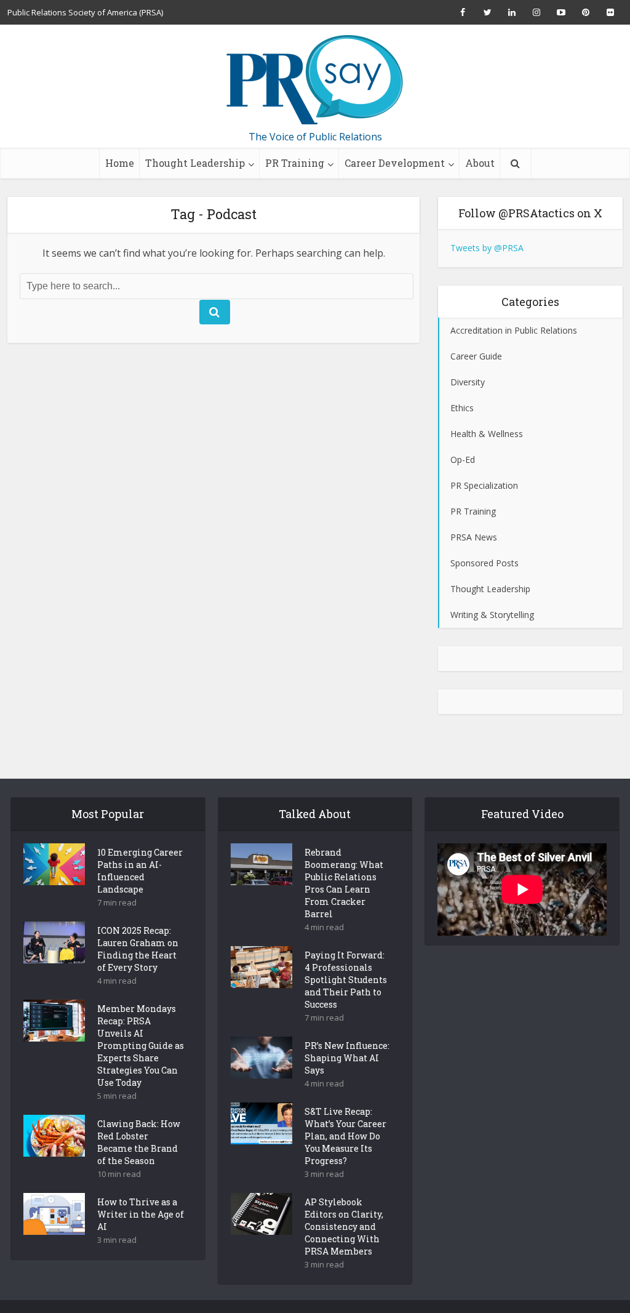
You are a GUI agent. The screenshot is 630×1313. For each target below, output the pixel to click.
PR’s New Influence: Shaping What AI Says (347, 1058)
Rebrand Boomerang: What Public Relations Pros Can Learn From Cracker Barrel (344, 883)
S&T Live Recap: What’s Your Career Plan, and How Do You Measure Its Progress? (345, 1136)
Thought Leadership (195, 162)
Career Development (395, 162)
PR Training (294, 162)
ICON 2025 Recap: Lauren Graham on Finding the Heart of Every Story (137, 949)
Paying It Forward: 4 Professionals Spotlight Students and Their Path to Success (346, 979)
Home (119, 162)
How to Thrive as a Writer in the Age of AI (140, 1214)
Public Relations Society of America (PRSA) (85, 12)
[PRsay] (315, 80)
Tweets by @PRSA (487, 248)
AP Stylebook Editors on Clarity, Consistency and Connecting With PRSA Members (344, 1226)
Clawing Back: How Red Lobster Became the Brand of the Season (138, 1142)
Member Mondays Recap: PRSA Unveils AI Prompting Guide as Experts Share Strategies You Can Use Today (140, 1045)
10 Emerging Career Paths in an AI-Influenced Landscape (140, 870)
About (480, 162)
